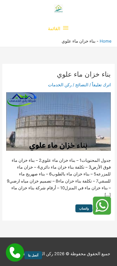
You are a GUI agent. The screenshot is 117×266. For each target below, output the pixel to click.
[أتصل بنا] (15, 252)
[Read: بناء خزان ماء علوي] (58, 121)
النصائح (81, 84)
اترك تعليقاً (101, 84)
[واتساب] (101, 205)
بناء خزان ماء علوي (84, 74)
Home (105, 41)
